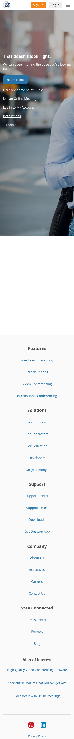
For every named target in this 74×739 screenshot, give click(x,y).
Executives (37, 570)
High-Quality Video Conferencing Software (37, 670)
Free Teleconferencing (37, 360)
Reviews (37, 631)
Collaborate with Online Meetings (37, 696)
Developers (37, 458)
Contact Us (37, 593)
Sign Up (38, 5)
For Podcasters (37, 434)
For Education (37, 446)
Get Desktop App (37, 531)
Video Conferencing (37, 384)
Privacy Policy (37, 736)
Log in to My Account (18, 107)
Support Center (37, 496)
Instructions (12, 116)
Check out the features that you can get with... (37, 683)
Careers (37, 581)
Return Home (15, 80)
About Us (37, 558)
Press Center (37, 620)
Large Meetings (37, 470)
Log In (55, 5)
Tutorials (9, 125)
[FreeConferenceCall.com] (6, 5)
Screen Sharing (37, 372)
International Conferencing (37, 396)
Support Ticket (37, 508)
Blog (37, 643)
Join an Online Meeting (19, 98)
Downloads (37, 519)
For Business (37, 422)
